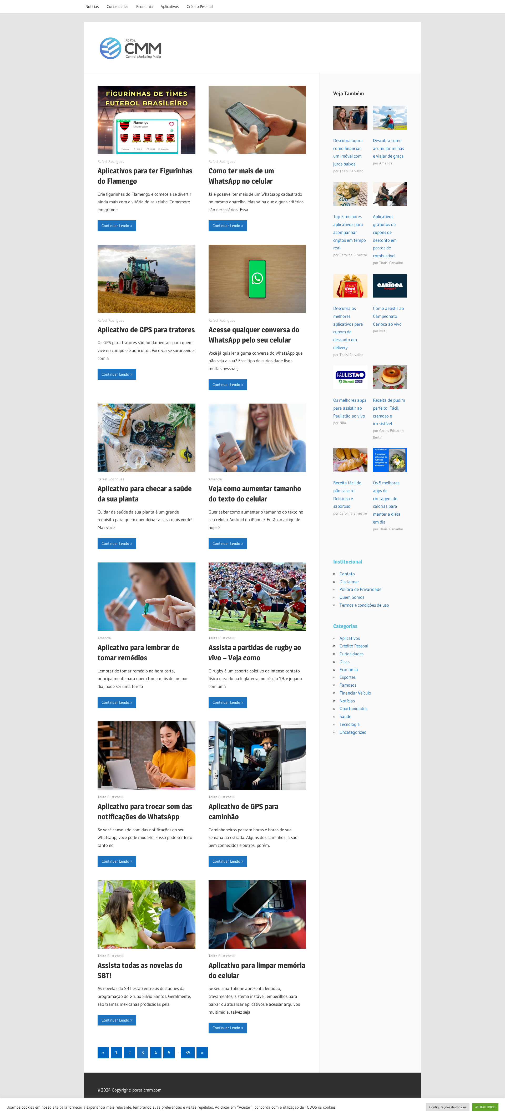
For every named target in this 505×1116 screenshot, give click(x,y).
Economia (144, 6)
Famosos (348, 685)
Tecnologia (350, 724)
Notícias (92, 6)
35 (187, 1052)
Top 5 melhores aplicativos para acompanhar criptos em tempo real (349, 232)
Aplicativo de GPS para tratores (146, 329)
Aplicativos (170, 6)
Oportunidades (353, 708)
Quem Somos (352, 597)
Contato (347, 573)
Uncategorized (353, 732)
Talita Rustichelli (222, 638)
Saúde (345, 716)
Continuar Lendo (115, 225)
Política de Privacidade (360, 589)
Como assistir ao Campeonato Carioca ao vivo (388, 316)
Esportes (348, 677)
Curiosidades (117, 6)
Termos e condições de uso (364, 605)
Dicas (345, 661)
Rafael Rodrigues (111, 161)
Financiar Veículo (355, 693)
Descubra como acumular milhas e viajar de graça (388, 148)
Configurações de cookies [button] (447, 1107)
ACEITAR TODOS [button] (485, 1107)
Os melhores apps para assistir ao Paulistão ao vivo (349, 408)
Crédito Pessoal (200, 6)
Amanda (215, 479)
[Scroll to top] (496, 1107)
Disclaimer (349, 581)
